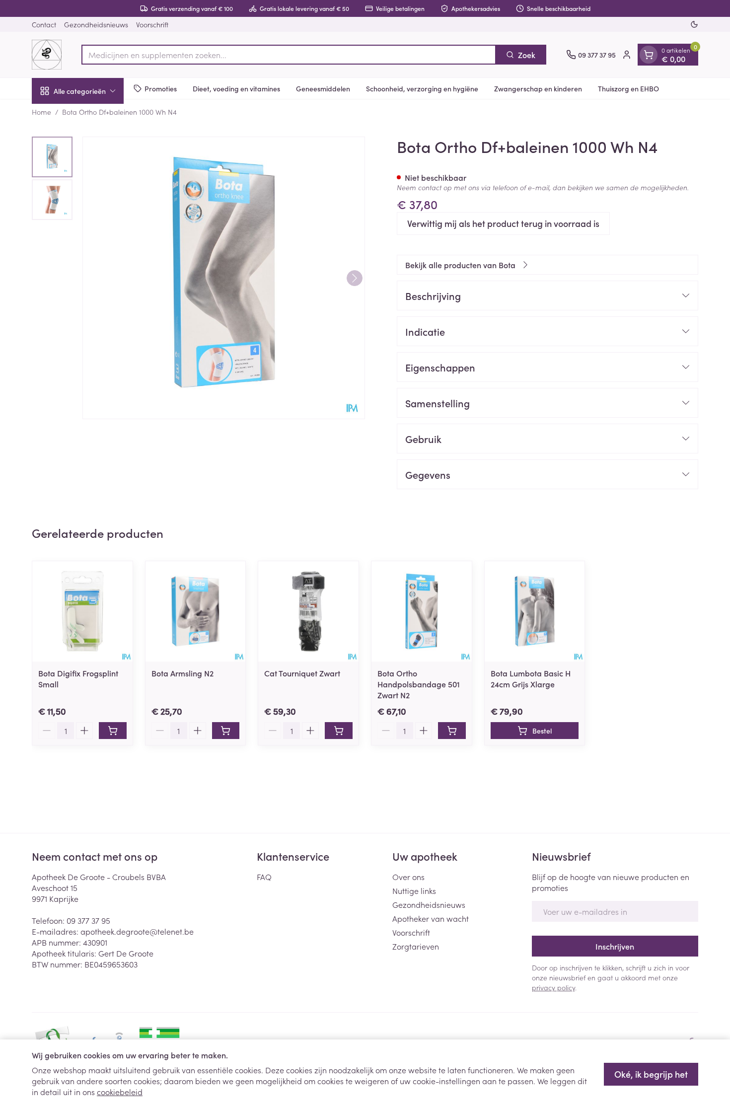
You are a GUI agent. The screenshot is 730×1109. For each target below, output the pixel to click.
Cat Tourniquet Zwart (302, 672)
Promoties (161, 88)
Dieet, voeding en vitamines (236, 88)
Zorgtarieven (415, 946)
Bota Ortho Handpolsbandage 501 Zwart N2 (418, 683)
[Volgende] (355, 278)
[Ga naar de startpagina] (47, 55)
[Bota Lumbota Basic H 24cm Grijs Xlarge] (535, 611)
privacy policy (553, 987)
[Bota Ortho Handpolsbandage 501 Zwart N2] (421, 611)
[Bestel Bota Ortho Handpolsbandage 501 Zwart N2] (452, 730)
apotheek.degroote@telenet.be (137, 931)
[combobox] (288, 55)
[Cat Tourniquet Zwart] (308, 611)
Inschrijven (614, 946)
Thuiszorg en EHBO (628, 88)
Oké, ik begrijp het (651, 1074)
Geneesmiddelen (323, 88)
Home (41, 112)
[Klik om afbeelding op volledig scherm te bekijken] (224, 278)
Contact (44, 24)
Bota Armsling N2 (182, 672)
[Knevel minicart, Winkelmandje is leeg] (648, 55)
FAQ (264, 876)
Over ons (408, 876)
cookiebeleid (120, 1091)
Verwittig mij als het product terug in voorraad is (503, 223)
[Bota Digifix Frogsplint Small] (82, 611)
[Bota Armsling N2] (196, 611)
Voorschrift (152, 24)
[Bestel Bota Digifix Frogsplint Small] (113, 730)
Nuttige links (414, 890)
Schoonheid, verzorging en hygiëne (422, 88)
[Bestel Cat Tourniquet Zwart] (339, 730)
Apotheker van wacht (430, 918)
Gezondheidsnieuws (96, 24)
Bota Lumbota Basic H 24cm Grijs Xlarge (531, 678)
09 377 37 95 (88, 920)
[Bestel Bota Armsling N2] (226, 730)
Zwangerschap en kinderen (538, 88)
